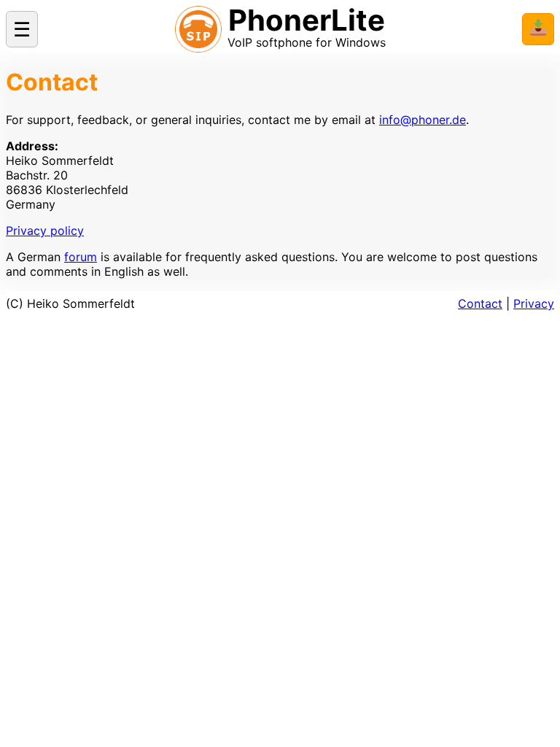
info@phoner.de (422, 119)
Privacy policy (45, 230)
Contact (480, 303)
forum (80, 256)
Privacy (533, 303)
